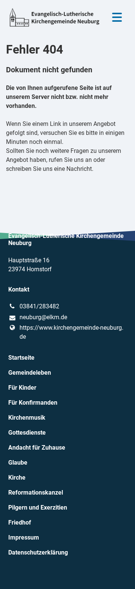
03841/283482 (39, 306)
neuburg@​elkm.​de (43, 317)
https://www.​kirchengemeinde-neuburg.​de (71, 332)
